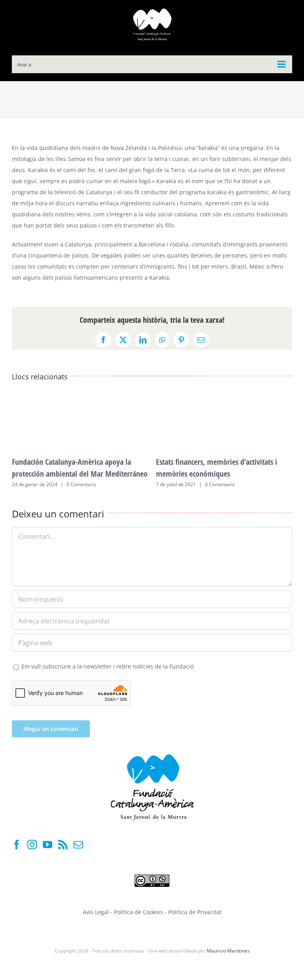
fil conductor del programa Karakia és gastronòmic (202, 192)
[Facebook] (16, 844)
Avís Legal (96, 912)
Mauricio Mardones (228, 950)
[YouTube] (47, 844)
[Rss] (63, 844)
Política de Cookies (139, 912)
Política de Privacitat (195, 912)
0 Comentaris (81, 484)
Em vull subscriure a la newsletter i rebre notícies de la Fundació (107, 666)
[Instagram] (32, 844)
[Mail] (78, 844)
